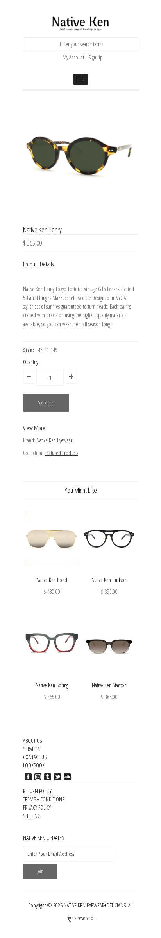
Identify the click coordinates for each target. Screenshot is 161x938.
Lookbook (34, 765)
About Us (32, 740)
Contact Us (35, 757)
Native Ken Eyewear (54, 440)
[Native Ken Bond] (51, 571)
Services (31, 749)
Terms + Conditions (43, 799)
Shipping (32, 815)
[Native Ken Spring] (51, 676)
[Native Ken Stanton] (109, 676)
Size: (28, 350)
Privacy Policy (37, 807)
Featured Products (61, 452)
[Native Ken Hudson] (109, 571)
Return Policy (37, 791)
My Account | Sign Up (83, 57)
